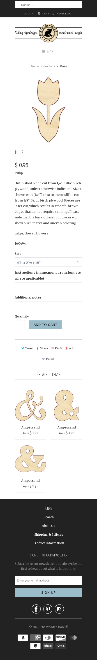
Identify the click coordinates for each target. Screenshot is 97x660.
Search (49, 517)
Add (71, 348)
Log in (29, 13)
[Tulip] (48, 109)
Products (49, 66)
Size (18, 254)
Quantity (22, 316)
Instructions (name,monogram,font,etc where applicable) (48, 275)
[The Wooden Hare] (48, 34)
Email (49, 359)
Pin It (58, 348)
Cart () (47, 13)
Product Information (48, 543)
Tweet (29, 348)
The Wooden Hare (52, 627)
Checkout (65, 13)
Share (44, 348)
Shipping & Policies (48, 535)
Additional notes (28, 297)
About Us (48, 526)
